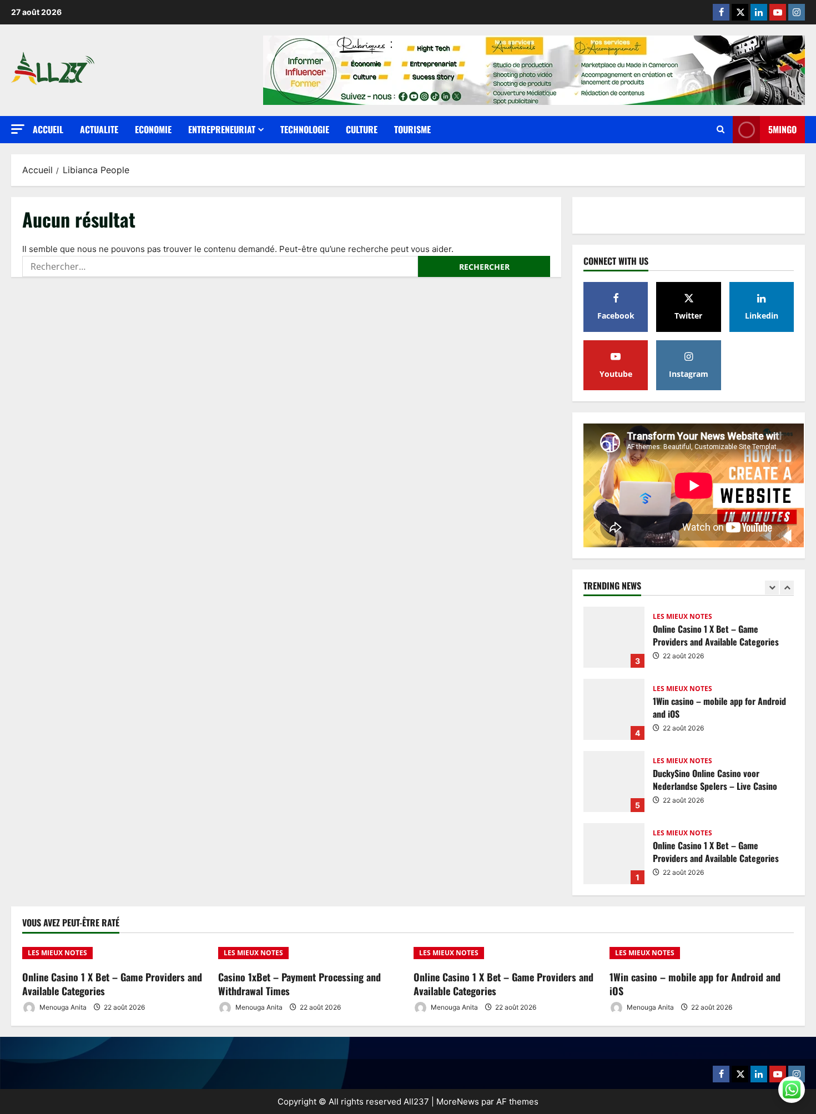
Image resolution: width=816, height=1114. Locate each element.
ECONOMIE (153, 129)
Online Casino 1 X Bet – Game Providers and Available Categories (613, 637)
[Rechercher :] (220, 266)
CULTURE (361, 129)
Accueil (48, 129)
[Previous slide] (772, 587)
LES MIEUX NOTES (682, 616)
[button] (17, 129)
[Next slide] (787, 587)
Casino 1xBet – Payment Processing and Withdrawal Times (299, 984)
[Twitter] (740, 12)
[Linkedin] (758, 12)
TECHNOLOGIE (304, 129)
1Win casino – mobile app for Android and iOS (613, 709)
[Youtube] (777, 12)
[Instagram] (796, 12)
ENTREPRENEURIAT (221, 129)
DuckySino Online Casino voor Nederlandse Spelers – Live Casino (613, 781)
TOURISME (412, 129)
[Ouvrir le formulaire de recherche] (720, 129)
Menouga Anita (62, 1007)
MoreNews (457, 1101)
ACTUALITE (99, 129)
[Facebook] (721, 12)
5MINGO (782, 129)
